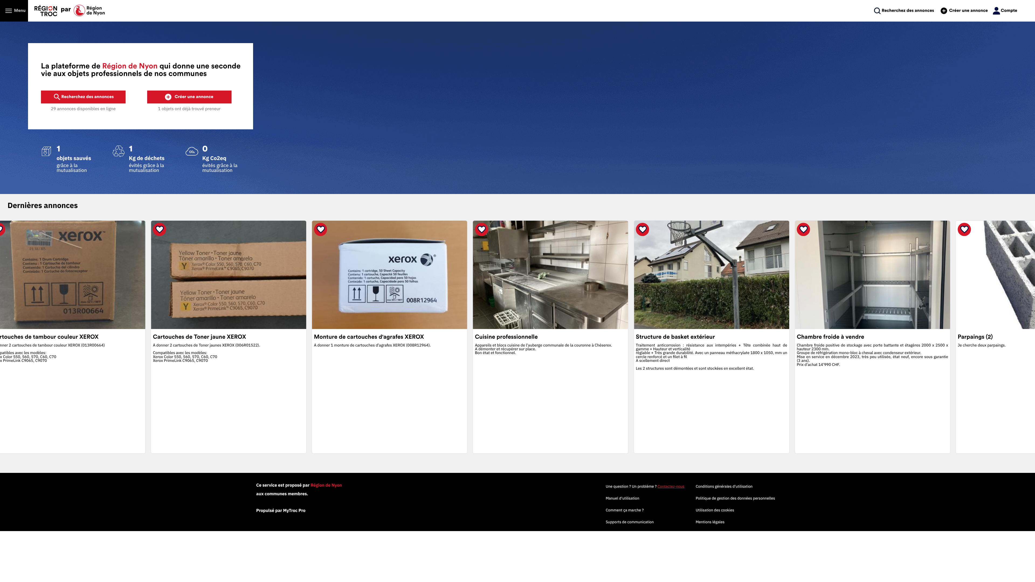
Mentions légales (710, 521)
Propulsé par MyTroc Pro (281, 510)
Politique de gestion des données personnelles (735, 498)
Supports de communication (630, 521)
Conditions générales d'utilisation (724, 486)
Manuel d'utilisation (622, 498)
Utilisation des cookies (715, 510)
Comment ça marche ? (625, 510)
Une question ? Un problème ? (645, 486)
